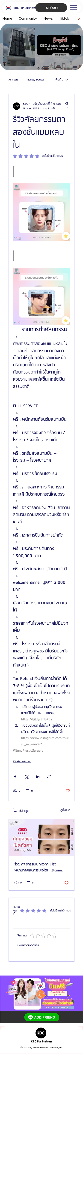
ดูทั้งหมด (65, 810)
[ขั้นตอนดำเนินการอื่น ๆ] (67, 106)
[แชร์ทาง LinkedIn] (38, 776)
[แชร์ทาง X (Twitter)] (26, 776)
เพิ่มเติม (59, 79)
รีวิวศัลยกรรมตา (22, 761)
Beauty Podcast (36, 79)
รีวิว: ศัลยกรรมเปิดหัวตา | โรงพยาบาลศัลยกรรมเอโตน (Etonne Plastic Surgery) (38, 868)
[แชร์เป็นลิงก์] (49, 776)
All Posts (13, 79)
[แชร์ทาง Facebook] (15, 776)
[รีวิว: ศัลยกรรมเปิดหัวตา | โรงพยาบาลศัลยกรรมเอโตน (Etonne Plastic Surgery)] (41, 837)
